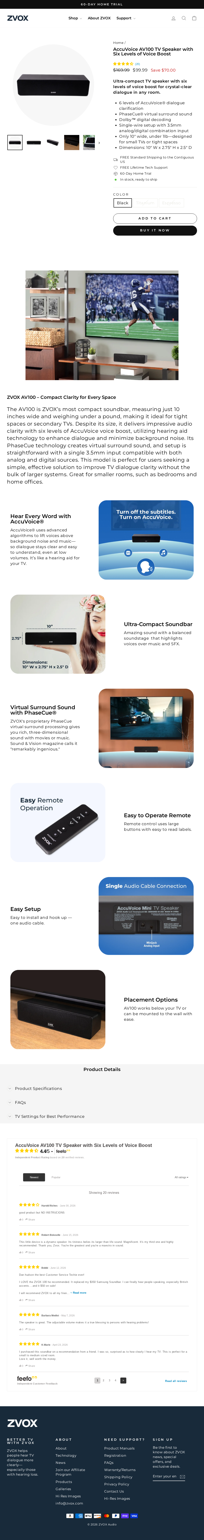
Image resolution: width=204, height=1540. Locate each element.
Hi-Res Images (117, 1499)
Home (118, 43)
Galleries (63, 1489)
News (60, 1463)
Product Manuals (119, 1448)
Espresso (171, 203)
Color (121, 194)
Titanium (145, 203)
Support (124, 18)
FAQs (108, 1463)
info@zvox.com (69, 1503)
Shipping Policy (118, 1477)
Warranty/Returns (119, 1470)
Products (64, 1482)
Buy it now (155, 230)
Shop (74, 18)
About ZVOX (99, 18)
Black (122, 203)
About (61, 1448)
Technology (66, 1455)
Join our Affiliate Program (70, 1472)
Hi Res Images (68, 1496)
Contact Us (114, 1491)
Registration (115, 1455)
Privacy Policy (116, 1484)
